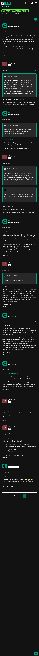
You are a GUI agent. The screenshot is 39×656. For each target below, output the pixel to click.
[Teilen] (36, 19)
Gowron (15, 374)
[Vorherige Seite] (14, 496)
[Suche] (27, 3)
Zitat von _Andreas (12, 125)
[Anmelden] (31, 3)
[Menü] (36, 3)
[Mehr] (35, 32)
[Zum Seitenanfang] (36, 653)
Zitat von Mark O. (12, 76)
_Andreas (9, 374)
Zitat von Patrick (12, 190)
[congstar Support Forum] (6, 3)
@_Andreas (9, 140)
